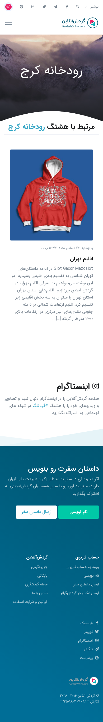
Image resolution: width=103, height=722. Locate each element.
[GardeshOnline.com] (79, 22)
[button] (77, 6)
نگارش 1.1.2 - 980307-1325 (79, 701)
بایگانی (42, 576)
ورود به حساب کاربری (83, 567)
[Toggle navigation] (8, 23)
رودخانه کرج (51, 71)
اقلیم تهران (81, 259)
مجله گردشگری (36, 584)
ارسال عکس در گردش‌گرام (80, 593)
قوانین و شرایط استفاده (30, 602)
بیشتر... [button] (93, 6)
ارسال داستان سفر (36, 512)
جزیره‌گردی (39, 567)
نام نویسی (78, 512)
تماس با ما (40, 593)
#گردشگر (40, 405)
